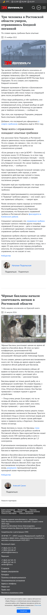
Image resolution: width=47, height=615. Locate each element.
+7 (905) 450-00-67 (8, 550)
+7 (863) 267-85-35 (8, 560)
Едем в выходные (8, 509)
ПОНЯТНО (23, 611)
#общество (6, 255)
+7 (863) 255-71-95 (8, 548)
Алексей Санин (19, 485)
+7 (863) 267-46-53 (8, 562)
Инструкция (22, 509)
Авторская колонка (32, 511)
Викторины (18, 511)
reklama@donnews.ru (9, 552)
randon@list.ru (7, 564)
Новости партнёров (8, 513)
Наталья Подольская (21, 265)
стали (37, 428)
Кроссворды (6, 511)
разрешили (12, 468)
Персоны (33, 509)
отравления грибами (36, 221)
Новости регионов (26, 513)
